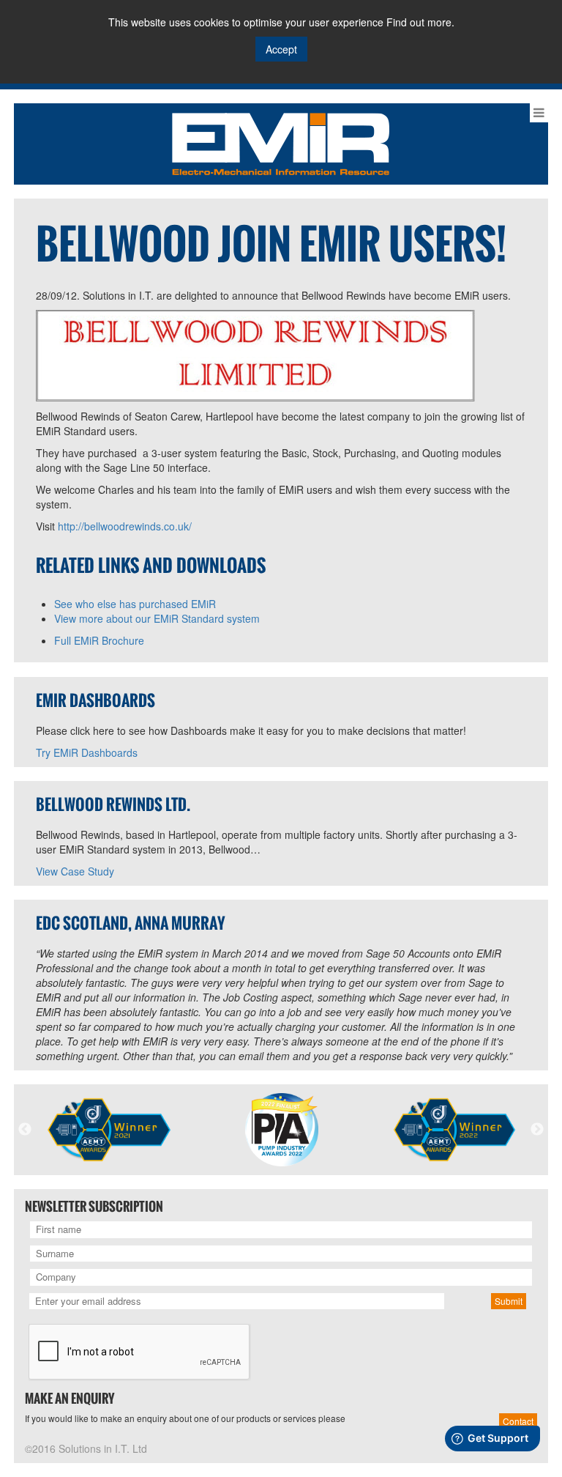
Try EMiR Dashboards (87, 752)
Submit (508, 1301)
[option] (109, 1129)
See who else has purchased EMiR (135, 603)
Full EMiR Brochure (99, 640)
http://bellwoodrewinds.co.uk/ (125, 526)
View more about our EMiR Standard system (157, 618)
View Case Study (75, 871)
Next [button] (537, 1129)
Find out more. (420, 22)
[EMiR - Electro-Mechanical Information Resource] (280, 142)
